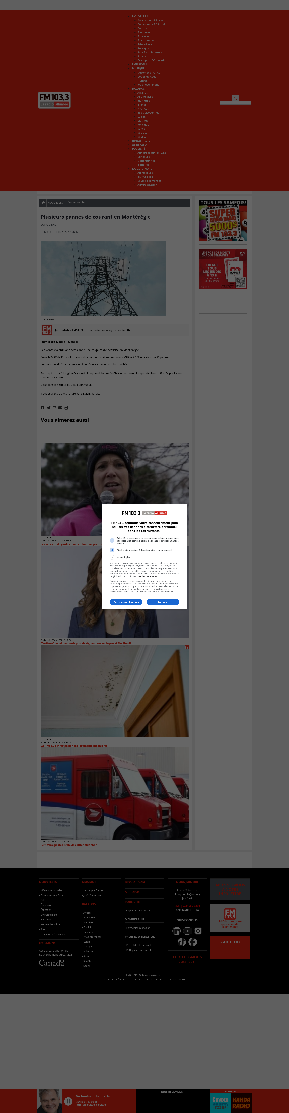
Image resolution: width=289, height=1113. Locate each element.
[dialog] (144, 556)
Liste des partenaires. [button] (147, 576)
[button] (144, 557)
